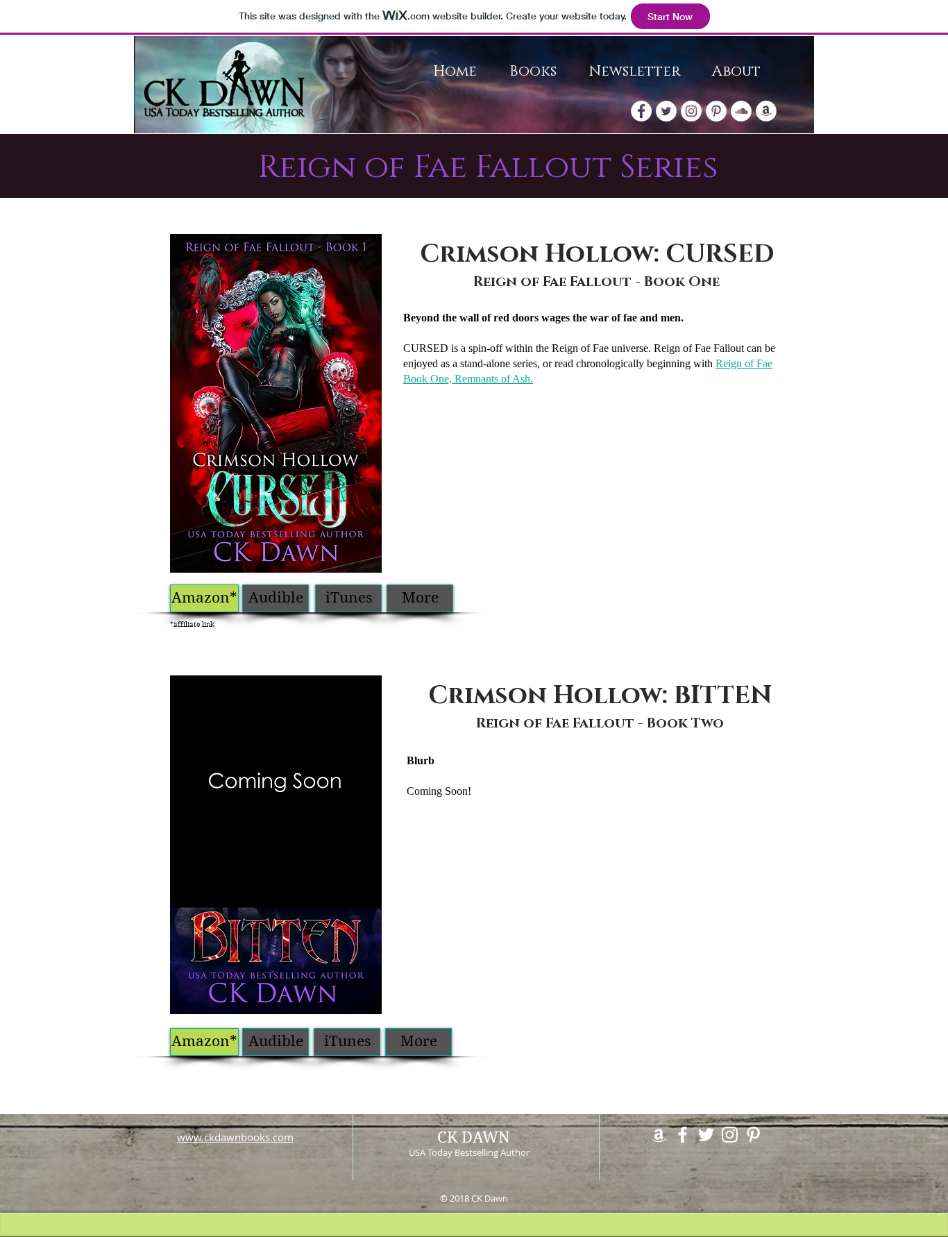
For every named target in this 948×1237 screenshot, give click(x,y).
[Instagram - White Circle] (691, 111)
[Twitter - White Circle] (666, 111)
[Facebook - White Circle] (641, 111)
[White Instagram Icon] (729, 1134)
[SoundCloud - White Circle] (741, 111)
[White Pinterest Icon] (753, 1134)
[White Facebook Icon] (682, 1134)
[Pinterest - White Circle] (716, 111)
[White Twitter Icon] (706, 1134)
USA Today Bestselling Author (469, 1152)
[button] (275, 598)
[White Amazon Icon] (659, 1134)
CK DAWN (473, 1137)
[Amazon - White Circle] (766, 111)
